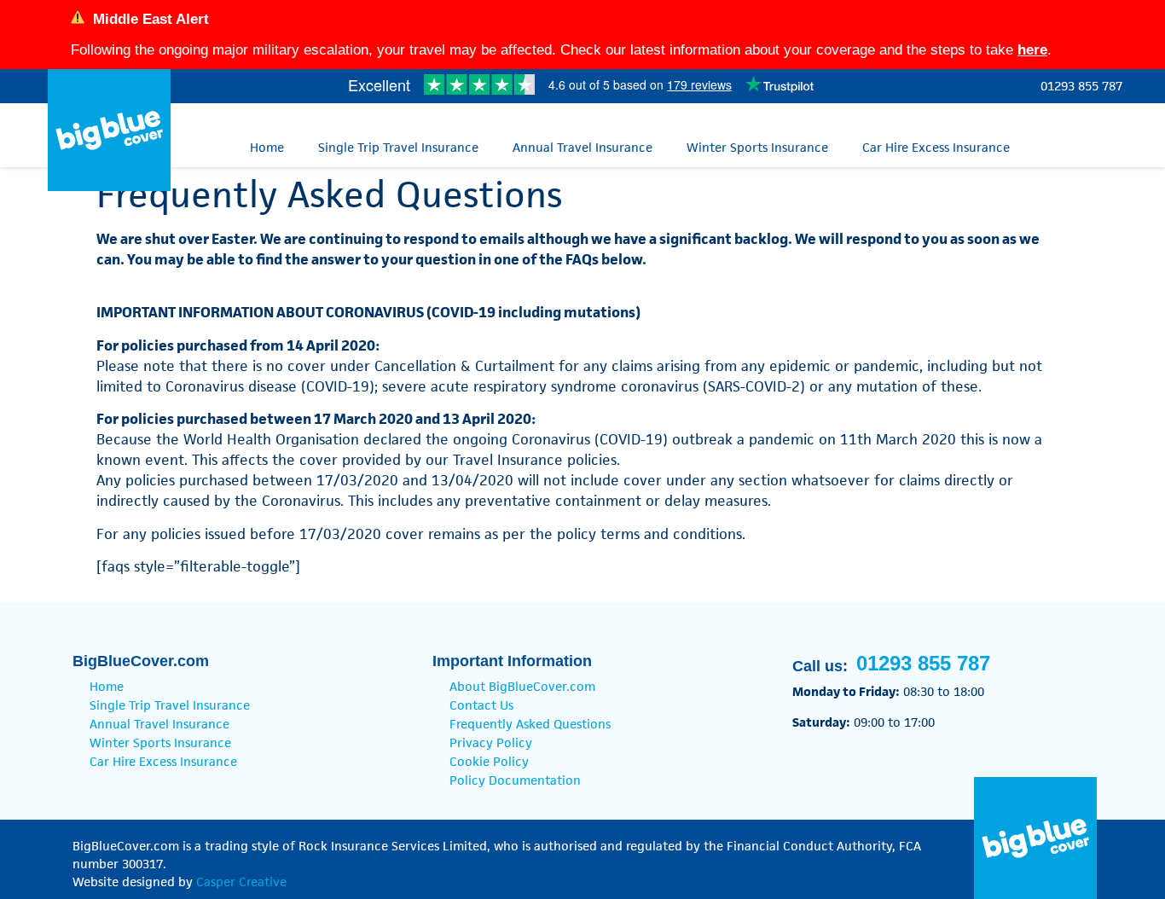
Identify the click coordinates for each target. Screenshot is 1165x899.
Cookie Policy (489, 761)
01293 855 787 (1081, 86)
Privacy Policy (490, 742)
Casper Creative (241, 881)
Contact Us (481, 705)
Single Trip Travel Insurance (398, 147)
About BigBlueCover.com (522, 686)
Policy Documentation (515, 780)
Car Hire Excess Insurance (936, 147)
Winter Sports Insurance (757, 147)
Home (267, 147)
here (1032, 50)
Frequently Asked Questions (530, 724)
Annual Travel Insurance (582, 147)
